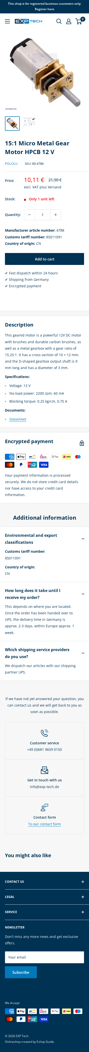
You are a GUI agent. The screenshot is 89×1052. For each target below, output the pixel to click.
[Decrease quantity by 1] (29, 215)
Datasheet (17, 419)
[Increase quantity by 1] (55, 215)
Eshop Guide (45, 1042)
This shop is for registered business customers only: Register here (44, 6)
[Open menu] (7, 21)
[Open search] (59, 21)
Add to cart (44, 258)
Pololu (11, 163)
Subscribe (20, 972)
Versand (54, 187)
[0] (79, 21)
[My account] (68, 21)
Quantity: (13, 214)
